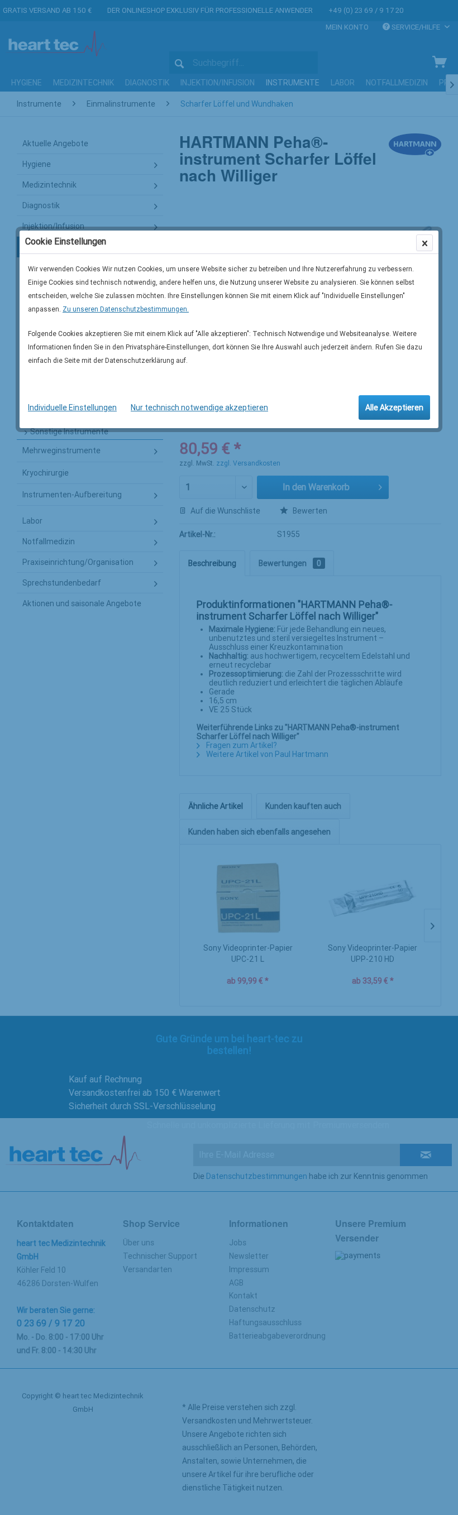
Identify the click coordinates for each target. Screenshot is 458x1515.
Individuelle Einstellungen (72, 407)
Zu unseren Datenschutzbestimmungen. (126, 309)
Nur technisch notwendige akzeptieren (199, 407)
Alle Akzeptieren (394, 407)
